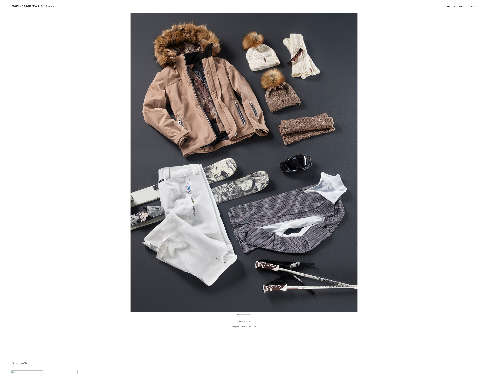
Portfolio (450, 6)
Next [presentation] (481, 164)
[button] (238, 314)
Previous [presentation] (7, 164)
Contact (473, 6)
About (462, 6)
